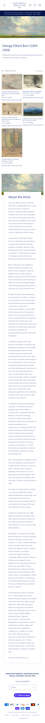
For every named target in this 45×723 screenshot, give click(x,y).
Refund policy (36, 715)
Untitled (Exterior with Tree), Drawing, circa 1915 (10, 160)
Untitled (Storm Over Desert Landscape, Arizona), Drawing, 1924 (11, 93)
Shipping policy (23, 718)
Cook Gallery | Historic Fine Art (21, 712)
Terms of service (25, 715)
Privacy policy (15, 715)
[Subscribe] (33, 687)
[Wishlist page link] (30, 5)
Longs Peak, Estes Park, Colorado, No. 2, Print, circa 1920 (33, 119)
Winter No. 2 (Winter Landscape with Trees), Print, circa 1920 (32, 92)
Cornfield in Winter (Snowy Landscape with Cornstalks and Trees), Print (11, 119)
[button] (4, 5)
